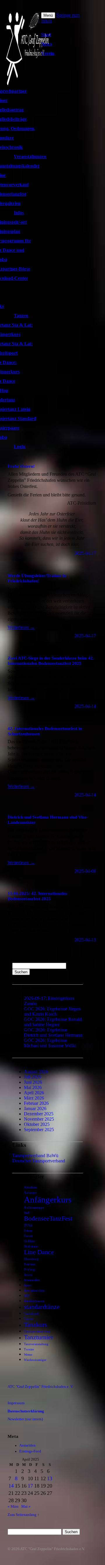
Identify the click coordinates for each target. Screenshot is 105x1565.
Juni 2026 (33, 1082)
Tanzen (21, 315)
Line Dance (39, 1252)
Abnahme (30, 1187)
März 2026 (34, 1097)
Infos (19, 212)
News (46, 44)
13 (49, 1478)
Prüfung (29, 1269)
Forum (28, 1236)
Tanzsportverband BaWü (35, 1155)
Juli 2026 (32, 1076)
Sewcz (28, 1274)
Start (46, 34)
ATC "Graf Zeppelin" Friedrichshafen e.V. (52, 1549)
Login (19, 446)
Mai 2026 (33, 1087)
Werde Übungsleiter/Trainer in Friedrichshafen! (37, 578)
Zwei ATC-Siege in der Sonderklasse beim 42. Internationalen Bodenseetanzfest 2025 (51, 660)
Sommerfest (32, 1280)
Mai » (26, 1506)
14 (11, 1486)
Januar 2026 (35, 1108)
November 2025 (39, 1119)
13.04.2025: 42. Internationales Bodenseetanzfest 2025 (37, 896)
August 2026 (36, 1071)
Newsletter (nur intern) (25, 1419)
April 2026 (34, 1092)
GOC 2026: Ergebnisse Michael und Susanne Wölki (50, 1043)
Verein (47, 53)
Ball (26, 1212)
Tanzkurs (35, 1324)
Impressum (16, 1403)
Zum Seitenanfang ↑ (23, 1515)
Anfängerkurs (47, 1199)
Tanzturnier (38, 1337)
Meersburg (31, 1259)
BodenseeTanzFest (48, 1218)
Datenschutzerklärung (26, 1411)
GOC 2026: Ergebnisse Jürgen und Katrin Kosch (52, 1011)
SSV (27, 1295)
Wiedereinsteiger (35, 1360)
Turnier (29, 1349)
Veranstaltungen (30, 156)
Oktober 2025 (37, 1124)
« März (13, 1506)
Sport (27, 1285)
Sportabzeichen (34, 1290)
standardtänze (42, 1306)
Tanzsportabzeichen (37, 1331)
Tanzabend (31, 1313)
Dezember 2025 (38, 1113)
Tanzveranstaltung (36, 1344)
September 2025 (39, 1129)
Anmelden (27, 1445)
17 (30, 1486)
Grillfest (29, 1241)
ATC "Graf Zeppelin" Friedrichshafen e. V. (40, 1387)
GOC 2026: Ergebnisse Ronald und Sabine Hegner (53, 1022)
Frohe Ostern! (21, 466)
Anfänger (30, 1192)
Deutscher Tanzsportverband (38, 1160)
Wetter (28, 1354)
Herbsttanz (31, 1246)
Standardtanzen (34, 1301)
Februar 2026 (36, 1103)
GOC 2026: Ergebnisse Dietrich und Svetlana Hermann (53, 1032)
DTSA (28, 1225)
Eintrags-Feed (30, 1451)
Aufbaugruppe (34, 1207)
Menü (48, 15)
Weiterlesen (21, 627)
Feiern (28, 1230)
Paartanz (29, 1264)
